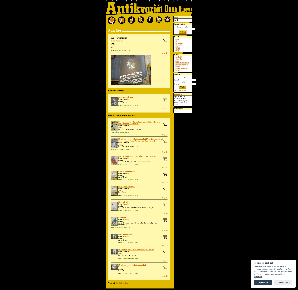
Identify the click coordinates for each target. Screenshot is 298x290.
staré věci (178, 45)
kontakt (177, 70)
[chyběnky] (140, 20)
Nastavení (258, 276)
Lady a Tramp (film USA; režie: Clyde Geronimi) (137, 156)
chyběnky (178, 59)
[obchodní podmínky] (131, 20)
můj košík (178, 57)
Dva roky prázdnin (125, 97)
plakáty (113, 43)
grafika (177, 49)
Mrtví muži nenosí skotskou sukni (132, 265)
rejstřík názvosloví (181, 68)
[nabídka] (112, 20)
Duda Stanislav (117, 41)
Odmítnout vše (283, 282)
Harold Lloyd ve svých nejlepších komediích (136, 250)
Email (183, 78)
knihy (177, 39)
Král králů (122, 217)
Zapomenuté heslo (180, 90)
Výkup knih (178, 94)
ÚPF (128, 162)
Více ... (176, 104)
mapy (177, 50)
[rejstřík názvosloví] (159, 20)
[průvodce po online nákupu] (150, 20)
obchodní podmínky (182, 63)
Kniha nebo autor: (183, 27)
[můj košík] (121, 20)
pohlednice (179, 43)
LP (176, 41)
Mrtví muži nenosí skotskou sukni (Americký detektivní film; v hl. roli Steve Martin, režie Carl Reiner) (140, 140)
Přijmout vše (263, 282)
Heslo (183, 82)
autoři (177, 61)
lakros (177, 111)
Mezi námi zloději (125, 234)
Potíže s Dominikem (126, 171)
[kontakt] (167, 20)
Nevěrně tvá (123, 202)
